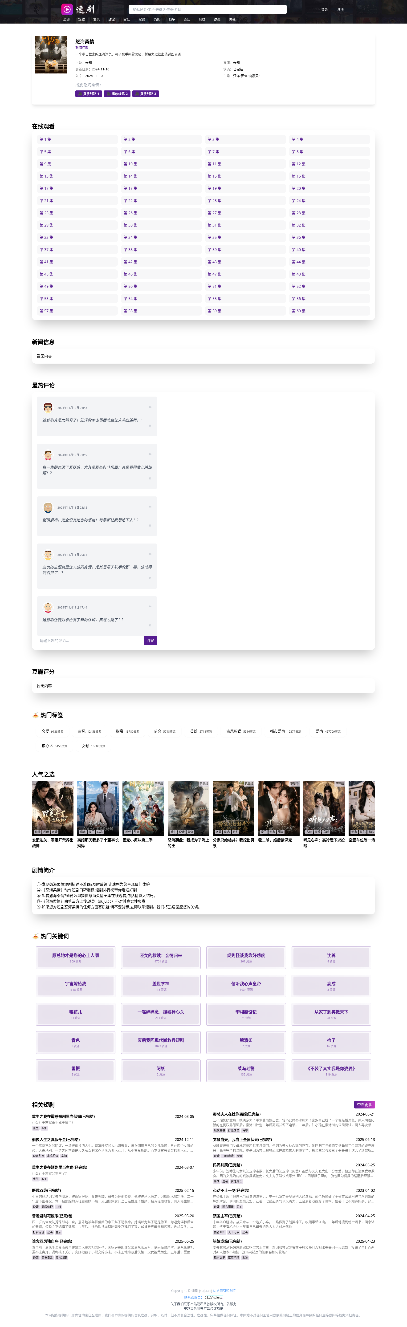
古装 (58, 1207)
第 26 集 (130, 212)
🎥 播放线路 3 (145, 93)
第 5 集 (45, 151)
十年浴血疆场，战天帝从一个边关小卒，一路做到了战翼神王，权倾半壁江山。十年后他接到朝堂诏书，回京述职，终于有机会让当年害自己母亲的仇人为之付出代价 (293, 1224)
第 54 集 (130, 298)
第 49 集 (46, 286)
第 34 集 (130, 237)
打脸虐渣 (233, 1130)
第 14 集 (130, 176)
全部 (66, 19)
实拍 (44, 1128)
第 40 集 (298, 249)
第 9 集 (45, 163)
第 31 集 (214, 225)
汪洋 (236, 75)
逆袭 (217, 19)
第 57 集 (46, 310)
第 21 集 (46, 200)
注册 (340, 9)
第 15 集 (214, 176)
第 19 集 (214, 188)
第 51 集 (214, 286)
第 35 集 (214, 237)
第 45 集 (46, 274)
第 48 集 (298, 274)
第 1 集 (45, 139)
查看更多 (364, 1104)
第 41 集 (46, 261)
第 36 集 (298, 237)
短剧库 (231, 1290)
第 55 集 (214, 298)
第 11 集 (214, 163)
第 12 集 (298, 163)
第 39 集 (214, 249)
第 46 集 (130, 274)
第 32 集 (298, 225)
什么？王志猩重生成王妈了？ (53, 1122)
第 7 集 (213, 151)
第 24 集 (298, 200)
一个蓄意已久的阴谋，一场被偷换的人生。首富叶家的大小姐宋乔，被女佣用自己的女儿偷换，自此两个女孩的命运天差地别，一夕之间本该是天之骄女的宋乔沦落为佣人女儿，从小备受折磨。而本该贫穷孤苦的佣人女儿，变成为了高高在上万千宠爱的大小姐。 (113, 1148)
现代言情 (219, 1130)
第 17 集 (46, 188)
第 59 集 (214, 310)
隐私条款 (203, 1304)
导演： (228, 62)
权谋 (141, 19)
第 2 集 (129, 139)
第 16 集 (298, 176)
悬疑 (202, 19)
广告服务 (229, 1304)
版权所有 (216, 1304)
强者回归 (219, 1232)
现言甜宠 (38, 1156)
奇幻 (187, 19)
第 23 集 (214, 200)
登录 (324, 9)
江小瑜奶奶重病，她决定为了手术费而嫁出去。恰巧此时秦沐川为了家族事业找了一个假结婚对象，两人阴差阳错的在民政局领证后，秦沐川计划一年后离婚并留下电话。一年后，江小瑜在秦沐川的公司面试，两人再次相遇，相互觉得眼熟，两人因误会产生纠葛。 (293, 1122)
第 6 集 (129, 151)
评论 (151, 640)
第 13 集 (46, 176)
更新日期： (83, 69)
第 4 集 (297, 139)
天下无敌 (233, 1232)
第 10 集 (130, 163)
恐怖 (157, 19)
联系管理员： (194, 1297)
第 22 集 (130, 200)
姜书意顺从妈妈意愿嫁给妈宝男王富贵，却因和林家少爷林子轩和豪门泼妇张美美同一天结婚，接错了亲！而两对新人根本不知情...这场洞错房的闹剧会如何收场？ (293, 1249)
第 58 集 (130, 310)
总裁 (232, 19)
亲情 (239, 1156)
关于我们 (177, 1304)
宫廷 (126, 19)
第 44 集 (298, 261)
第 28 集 (298, 212)
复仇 (96, 19)
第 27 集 (214, 212)
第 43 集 (214, 261)
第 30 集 (130, 225)
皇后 (58, 1232)
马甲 (245, 1130)
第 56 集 (298, 298)
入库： (80, 75)
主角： (228, 75)
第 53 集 (46, 298)
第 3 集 (213, 139)
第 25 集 (46, 212)
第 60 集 (298, 310)
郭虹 (244, 75)
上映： (80, 62)
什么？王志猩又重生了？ (50, 1173)
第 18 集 (130, 188)
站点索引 (219, 1290)
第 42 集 (130, 261)
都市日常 (47, 1258)
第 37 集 (46, 249)
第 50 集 (130, 286)
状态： (228, 69)
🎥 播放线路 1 (88, 93)
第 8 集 (297, 151)
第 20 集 (298, 188)
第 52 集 (298, 286)
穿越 (81, 19)
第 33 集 (46, 237)
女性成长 (236, 1181)
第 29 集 (46, 225)
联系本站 (190, 1304)
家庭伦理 (52, 1156)
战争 (172, 19)
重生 (36, 1128)
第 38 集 (130, 249)
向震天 (254, 75)
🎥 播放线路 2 (117, 93)
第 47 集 (214, 274)
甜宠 (111, 19)
